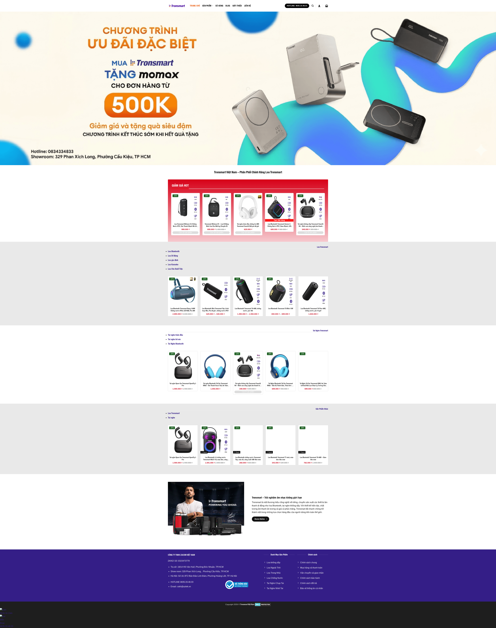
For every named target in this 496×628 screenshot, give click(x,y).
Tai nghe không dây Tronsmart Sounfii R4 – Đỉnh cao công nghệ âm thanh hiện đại (310, 225)
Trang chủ (195, 6)
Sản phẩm (206, 6)
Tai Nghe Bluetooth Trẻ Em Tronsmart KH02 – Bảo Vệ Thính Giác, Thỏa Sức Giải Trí (280, 385)
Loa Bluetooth (173, 251)
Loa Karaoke (173, 264)
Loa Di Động (173, 256)
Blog (228, 6)
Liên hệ (247, 6)
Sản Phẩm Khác (322, 409)
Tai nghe (171, 417)
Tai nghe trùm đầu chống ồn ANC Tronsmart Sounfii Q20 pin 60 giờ (248, 225)
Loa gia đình (173, 260)
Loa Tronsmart (322, 247)
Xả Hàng (219, 6)
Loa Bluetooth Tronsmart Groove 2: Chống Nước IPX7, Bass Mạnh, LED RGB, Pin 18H (279, 225)
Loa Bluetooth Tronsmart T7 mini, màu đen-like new (280, 458)
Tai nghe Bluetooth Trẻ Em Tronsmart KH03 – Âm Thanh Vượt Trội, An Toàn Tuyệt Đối (215, 385)
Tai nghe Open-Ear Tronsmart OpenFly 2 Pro (183, 385)
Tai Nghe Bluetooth (176, 344)
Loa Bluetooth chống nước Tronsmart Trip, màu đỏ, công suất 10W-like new (248, 458)
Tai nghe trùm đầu (175, 335)
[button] (313, 5)
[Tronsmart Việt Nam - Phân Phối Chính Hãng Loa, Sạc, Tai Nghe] (177, 5)
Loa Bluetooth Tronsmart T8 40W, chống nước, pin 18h (248, 310)
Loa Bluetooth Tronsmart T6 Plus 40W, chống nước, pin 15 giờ (313, 310)
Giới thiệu (237, 6)
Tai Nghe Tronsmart (320, 330)
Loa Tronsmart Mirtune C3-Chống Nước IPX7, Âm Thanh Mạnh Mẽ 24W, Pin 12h (185, 225)
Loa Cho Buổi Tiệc (175, 269)
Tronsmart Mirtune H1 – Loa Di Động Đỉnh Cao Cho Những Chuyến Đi (217, 225)
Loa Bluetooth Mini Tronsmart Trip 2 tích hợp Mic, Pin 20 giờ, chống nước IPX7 (215, 310)
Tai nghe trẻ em (174, 339)
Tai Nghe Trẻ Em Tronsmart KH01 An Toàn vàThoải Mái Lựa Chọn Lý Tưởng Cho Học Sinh (313, 385)
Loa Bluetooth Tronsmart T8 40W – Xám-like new (313, 458)
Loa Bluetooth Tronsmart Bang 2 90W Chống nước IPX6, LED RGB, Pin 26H (183, 310)
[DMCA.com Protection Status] (262, 604)
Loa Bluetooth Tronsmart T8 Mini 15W (280, 308)
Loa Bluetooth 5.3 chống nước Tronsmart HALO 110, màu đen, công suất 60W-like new (215, 458)
